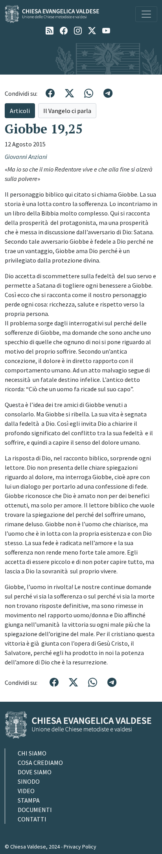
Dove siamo (35, 772)
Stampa (29, 800)
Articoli (20, 111)
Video (26, 791)
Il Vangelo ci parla (67, 111)
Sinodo (29, 781)
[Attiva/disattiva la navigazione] (146, 14)
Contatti (32, 819)
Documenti (35, 810)
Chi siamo (32, 753)
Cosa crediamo (40, 762)
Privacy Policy (80, 846)
